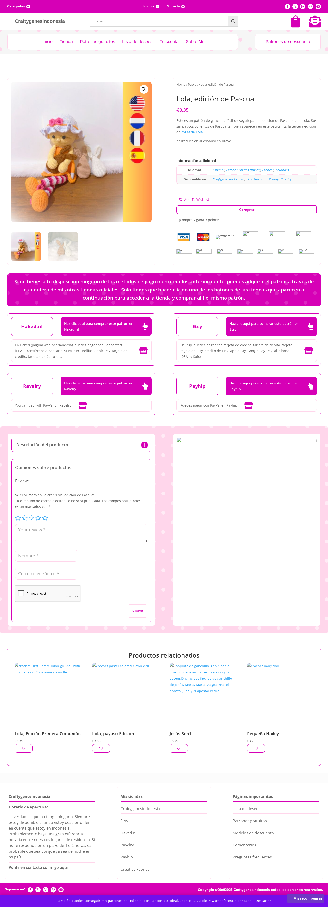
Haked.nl (260, 179)
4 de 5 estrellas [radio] (38, 518)
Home (180, 84)
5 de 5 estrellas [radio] (45, 518)
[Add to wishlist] (24, 748)
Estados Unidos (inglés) (243, 170)
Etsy (249, 179)
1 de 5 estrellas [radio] (18, 518)
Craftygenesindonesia (229, 179)
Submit (137, 611)
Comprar (246, 209)
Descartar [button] (263, 900)
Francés (268, 170)
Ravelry (286, 179)
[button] (144, 89)
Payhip (274, 179)
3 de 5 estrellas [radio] (31, 518)
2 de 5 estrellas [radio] (25, 518)
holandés (282, 170)
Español (219, 170)
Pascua (193, 84)
